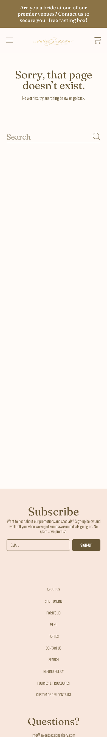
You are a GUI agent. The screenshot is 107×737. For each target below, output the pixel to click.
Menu (53, 624)
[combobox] (53, 136)
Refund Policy (53, 671)
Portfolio (53, 613)
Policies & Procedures (53, 683)
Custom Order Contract (53, 694)
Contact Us (53, 648)
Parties (54, 636)
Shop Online (53, 601)
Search (54, 659)
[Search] (96, 137)
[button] (10, 40)
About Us (53, 589)
